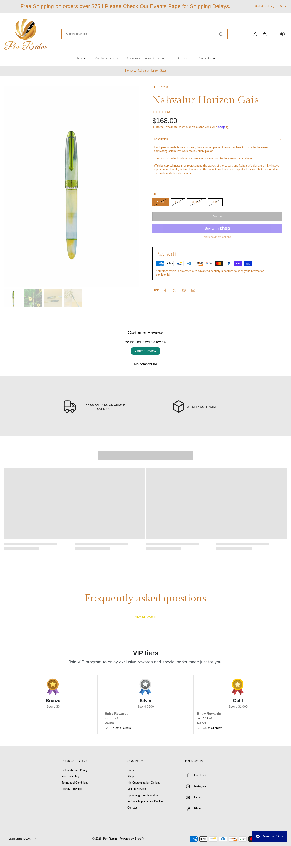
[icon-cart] (264, 34)
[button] (217, 216)
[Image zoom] (71, 187)
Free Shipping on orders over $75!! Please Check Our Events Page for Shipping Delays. (125, 6)
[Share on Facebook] (165, 290)
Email (197, 797)
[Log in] (255, 34)
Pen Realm (110, 838)
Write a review (145, 351)
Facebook (200, 775)
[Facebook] (189, 775)
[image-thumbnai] (13, 298)
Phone (198, 808)
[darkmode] (279, 34)
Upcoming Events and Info (143, 795)
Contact (132, 807)
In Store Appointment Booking (145, 801)
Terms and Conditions (75, 782)
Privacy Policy (70, 776)
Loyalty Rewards (72, 788)
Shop (130, 776)
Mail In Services (137, 788)
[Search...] (221, 34)
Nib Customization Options (143, 782)
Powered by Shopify (131, 838)
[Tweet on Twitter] (174, 290)
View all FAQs (144, 616)
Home (129, 70)
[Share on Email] (193, 290)
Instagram (200, 786)
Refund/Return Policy (75, 770)
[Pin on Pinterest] (184, 290)
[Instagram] (189, 786)
